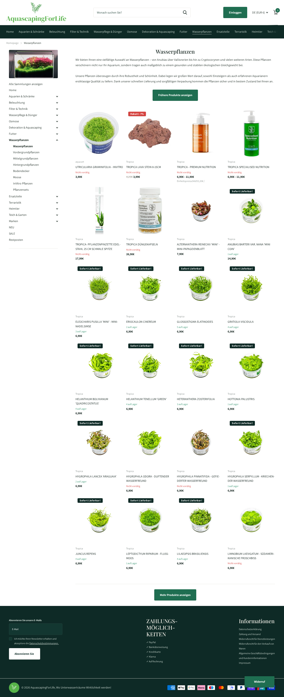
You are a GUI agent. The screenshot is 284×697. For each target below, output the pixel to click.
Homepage (12, 43)
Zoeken (185, 12)
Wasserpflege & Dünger (108, 31)
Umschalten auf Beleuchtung (57, 103)
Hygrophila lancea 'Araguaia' (95, 476)
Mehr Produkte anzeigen (175, 595)
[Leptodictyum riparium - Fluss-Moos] (150, 520)
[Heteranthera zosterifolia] (200, 365)
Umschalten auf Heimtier (57, 209)
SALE (12, 233)
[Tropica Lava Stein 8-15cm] (150, 133)
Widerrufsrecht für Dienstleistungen (257, 638)
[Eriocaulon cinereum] (150, 288)
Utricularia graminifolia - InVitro (99, 167)
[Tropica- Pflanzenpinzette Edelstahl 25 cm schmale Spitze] (99, 210)
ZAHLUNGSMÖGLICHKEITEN (162, 627)
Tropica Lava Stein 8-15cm (143, 167)
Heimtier (257, 31)
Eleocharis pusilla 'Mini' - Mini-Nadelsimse (96, 324)
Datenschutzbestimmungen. (44, 643)
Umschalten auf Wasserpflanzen (57, 140)
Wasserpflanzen (202, 31)
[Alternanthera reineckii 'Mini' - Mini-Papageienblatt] (200, 210)
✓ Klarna (151, 656)
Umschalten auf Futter (57, 134)
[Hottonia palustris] (251, 365)
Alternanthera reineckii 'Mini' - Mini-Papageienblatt (198, 246)
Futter (183, 31)
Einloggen (235, 12)
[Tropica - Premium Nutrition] (200, 133)
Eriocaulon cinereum (141, 322)
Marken (13, 221)
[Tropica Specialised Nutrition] (251, 133)
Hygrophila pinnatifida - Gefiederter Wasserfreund (198, 479)
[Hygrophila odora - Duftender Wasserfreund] (150, 442)
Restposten (16, 240)
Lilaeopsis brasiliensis (192, 554)
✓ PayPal (151, 642)
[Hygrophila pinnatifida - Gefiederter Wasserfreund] (200, 442)
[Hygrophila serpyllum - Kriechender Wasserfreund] (251, 442)
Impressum (245, 662)
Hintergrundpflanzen (26, 165)
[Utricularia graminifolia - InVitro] (99, 133)
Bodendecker (21, 171)
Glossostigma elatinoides (195, 322)
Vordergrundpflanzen (26, 152)
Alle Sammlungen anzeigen (26, 84)
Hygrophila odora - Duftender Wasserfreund (147, 479)
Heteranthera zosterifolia (196, 399)
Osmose (132, 31)
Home (10, 31)
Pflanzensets (21, 190)
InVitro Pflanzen (23, 183)
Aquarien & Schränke (31, 31)
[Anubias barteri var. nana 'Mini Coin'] (251, 210)
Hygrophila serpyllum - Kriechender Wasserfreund (251, 479)
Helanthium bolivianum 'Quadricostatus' (91, 401)
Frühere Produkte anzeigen (175, 95)
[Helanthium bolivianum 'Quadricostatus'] (99, 365)
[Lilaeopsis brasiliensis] (200, 520)
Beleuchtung (57, 31)
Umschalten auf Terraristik (57, 203)
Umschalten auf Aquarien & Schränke (57, 96)
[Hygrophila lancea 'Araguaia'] (99, 442)
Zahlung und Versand (250, 634)
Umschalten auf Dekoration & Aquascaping (57, 128)
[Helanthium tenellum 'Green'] (150, 365)
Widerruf (259, 681)
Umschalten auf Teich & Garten (57, 215)
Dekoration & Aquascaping (158, 31)
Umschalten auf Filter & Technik (57, 109)
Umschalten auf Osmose (57, 121)
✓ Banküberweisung (157, 647)
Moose (17, 177)
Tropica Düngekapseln (142, 244)
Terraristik (241, 31)
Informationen (257, 621)
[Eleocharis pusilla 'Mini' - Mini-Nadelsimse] (99, 288)
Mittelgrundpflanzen (25, 158)
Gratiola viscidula (241, 322)
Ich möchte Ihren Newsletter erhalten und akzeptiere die (36, 641)
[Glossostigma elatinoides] (200, 288)
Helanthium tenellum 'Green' (146, 399)
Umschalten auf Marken (57, 221)
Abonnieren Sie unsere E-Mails (25, 620)
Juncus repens (85, 554)
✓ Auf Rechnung (154, 661)
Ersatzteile (223, 31)
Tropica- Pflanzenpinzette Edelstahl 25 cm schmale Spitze (97, 246)
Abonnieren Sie (25, 654)
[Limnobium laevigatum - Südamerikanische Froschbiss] (251, 520)
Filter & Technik (79, 31)
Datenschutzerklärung (250, 629)
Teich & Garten (18, 215)
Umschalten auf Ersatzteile (57, 196)
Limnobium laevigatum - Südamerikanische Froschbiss (251, 556)
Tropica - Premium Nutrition (196, 167)
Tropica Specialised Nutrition (248, 167)
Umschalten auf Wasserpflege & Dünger (57, 115)
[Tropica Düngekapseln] (150, 210)
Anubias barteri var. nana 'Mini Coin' (249, 246)
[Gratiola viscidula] (251, 288)
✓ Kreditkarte (153, 651)
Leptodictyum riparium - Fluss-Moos (147, 556)
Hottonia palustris (241, 399)
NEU (11, 227)
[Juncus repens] (99, 520)
